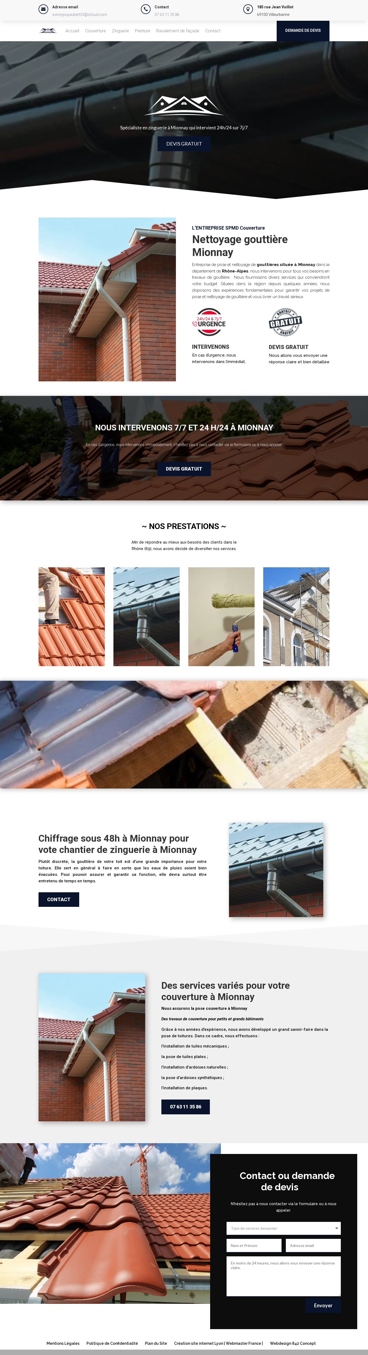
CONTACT (59, 899)
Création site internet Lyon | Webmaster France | (218, 1343)
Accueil (72, 30)
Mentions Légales (63, 1343)
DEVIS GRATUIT (184, 144)
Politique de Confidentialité (112, 1343)
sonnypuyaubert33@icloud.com (79, 14)
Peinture (142, 30)
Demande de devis (303, 30)
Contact (212, 30)
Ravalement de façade (177, 30)
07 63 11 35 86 (167, 14)
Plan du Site (156, 1343)
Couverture (95, 30)
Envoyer (323, 1305)
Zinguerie (120, 30)
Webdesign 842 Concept (293, 1343)
